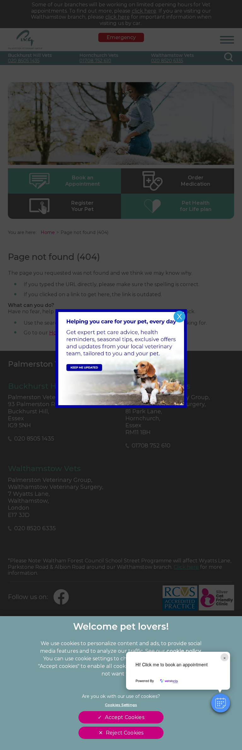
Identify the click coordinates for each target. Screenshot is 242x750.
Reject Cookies (124, 733)
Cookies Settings (121, 705)
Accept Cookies (124, 717)
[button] (220, 702)
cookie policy (183, 651)
